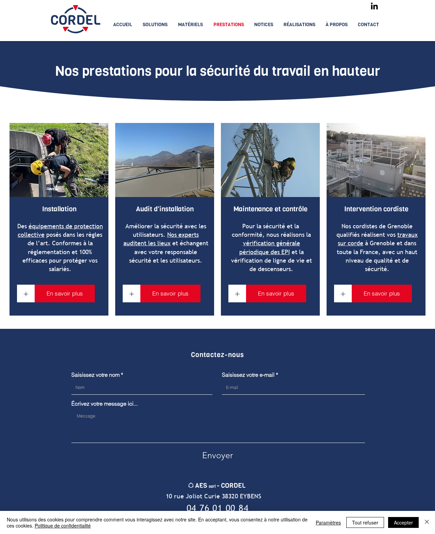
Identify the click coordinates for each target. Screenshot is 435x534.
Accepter (403, 522)
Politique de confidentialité (63, 525)
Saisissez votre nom (95, 374)
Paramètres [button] (328, 522)
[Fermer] (427, 522)
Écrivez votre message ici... (104, 403)
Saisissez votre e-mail (248, 374)
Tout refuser (365, 522)
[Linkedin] (374, 6)
